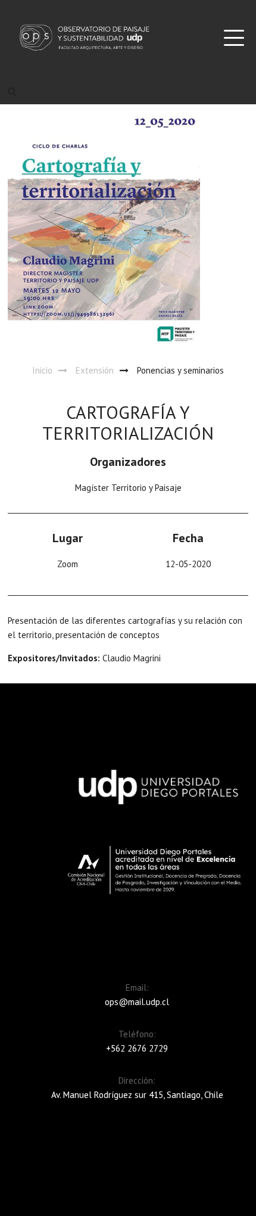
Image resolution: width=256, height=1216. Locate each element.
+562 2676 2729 (137, 1048)
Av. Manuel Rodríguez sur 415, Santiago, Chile (137, 1094)
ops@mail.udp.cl (137, 1001)
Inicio (42, 370)
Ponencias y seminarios (180, 370)
